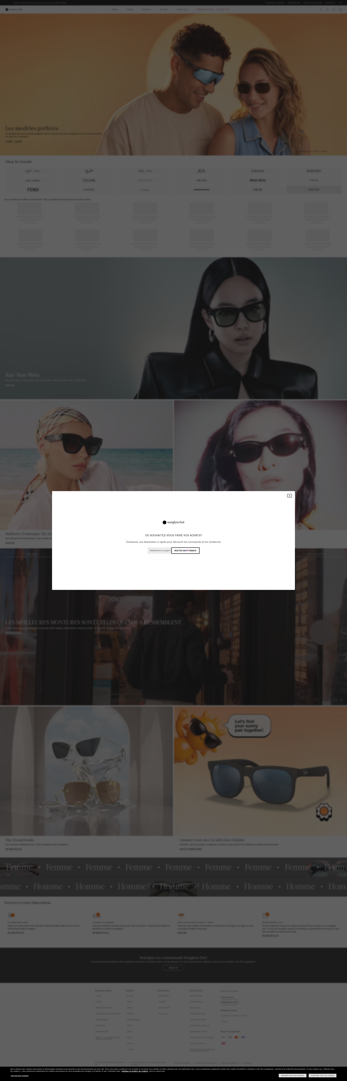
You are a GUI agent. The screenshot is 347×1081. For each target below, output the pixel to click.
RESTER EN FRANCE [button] (185, 550)
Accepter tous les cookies (322, 1075)
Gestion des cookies (19, 1076)
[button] (289, 495)
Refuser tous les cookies (292, 1075)
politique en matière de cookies (135, 1071)
